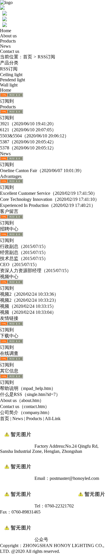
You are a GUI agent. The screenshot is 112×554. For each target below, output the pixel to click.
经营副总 (9, 252)
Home (5, 30)
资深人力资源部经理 (20, 270)
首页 (27, 56)
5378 (4, 147)
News (5, 46)
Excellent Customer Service (25, 193)
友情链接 (9, 318)
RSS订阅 (46, 56)
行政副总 (9, 246)
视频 (4, 306)
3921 (4, 123)
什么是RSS (11, 394)
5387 (4, 141)
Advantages (11, 176)
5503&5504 (11, 135)
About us (8, 35)
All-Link (53, 418)
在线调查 (9, 353)
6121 (4, 129)
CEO (4, 264)
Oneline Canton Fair (18, 170)
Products (8, 41)
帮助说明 (9, 388)
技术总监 (9, 258)
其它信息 (9, 370)
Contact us (9, 51)
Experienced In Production (24, 205)
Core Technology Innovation (26, 199)
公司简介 (9, 412)
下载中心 (9, 335)
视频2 (5, 294)
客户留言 (9, 211)
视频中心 (9, 276)
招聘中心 (9, 228)
